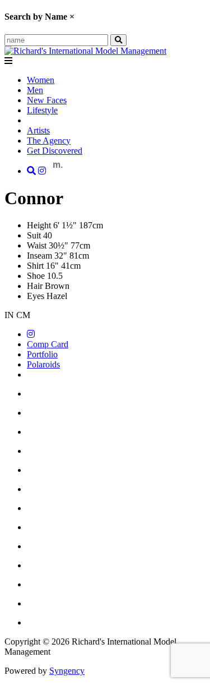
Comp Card (47, 344)
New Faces (47, 100)
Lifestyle (42, 110)
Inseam (39, 255)
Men (35, 90)
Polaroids (43, 364)
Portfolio (42, 354)
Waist (36, 245)
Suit (34, 235)
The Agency (49, 140)
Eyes (35, 296)
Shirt (35, 265)
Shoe (36, 276)
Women (40, 80)
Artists (38, 130)
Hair (35, 286)
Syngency (67, 670)
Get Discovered (54, 150)
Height (39, 225)
